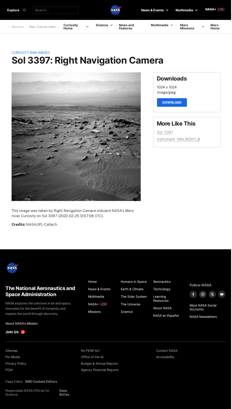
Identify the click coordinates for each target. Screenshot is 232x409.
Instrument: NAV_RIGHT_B (178, 139)
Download (171, 102)
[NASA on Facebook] (193, 294)
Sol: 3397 (165, 132)
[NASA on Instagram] (202, 294)
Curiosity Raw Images (31, 53)
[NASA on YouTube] (221, 294)
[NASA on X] (212, 294)
